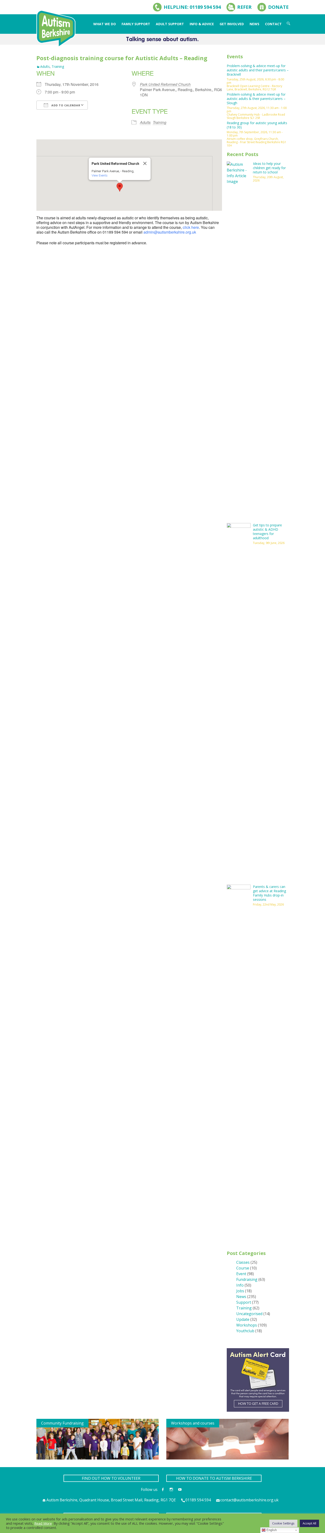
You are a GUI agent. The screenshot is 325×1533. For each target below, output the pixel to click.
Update (242, 1319)
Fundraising (246, 1279)
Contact (273, 24)
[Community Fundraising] (97, 1438)
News (254, 24)
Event (241, 1273)
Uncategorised (249, 1313)
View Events (100, 175)
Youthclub (245, 1330)
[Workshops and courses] (227, 1438)
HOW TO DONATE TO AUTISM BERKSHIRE (214, 1478)
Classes (243, 1262)
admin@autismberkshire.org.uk (169, 232)
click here (191, 227)
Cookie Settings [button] (283, 1523)
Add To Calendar (65, 105)
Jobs (240, 1290)
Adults (45, 66)
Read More (43, 1523)
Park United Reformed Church (165, 84)
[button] (120, 187)
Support (243, 1302)
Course (242, 1268)
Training (58, 66)
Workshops (246, 1325)
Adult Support (170, 24)
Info (240, 1285)
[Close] (145, 163)
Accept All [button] (309, 1523)
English (271, 1530)
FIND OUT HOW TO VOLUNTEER (111, 1478)
